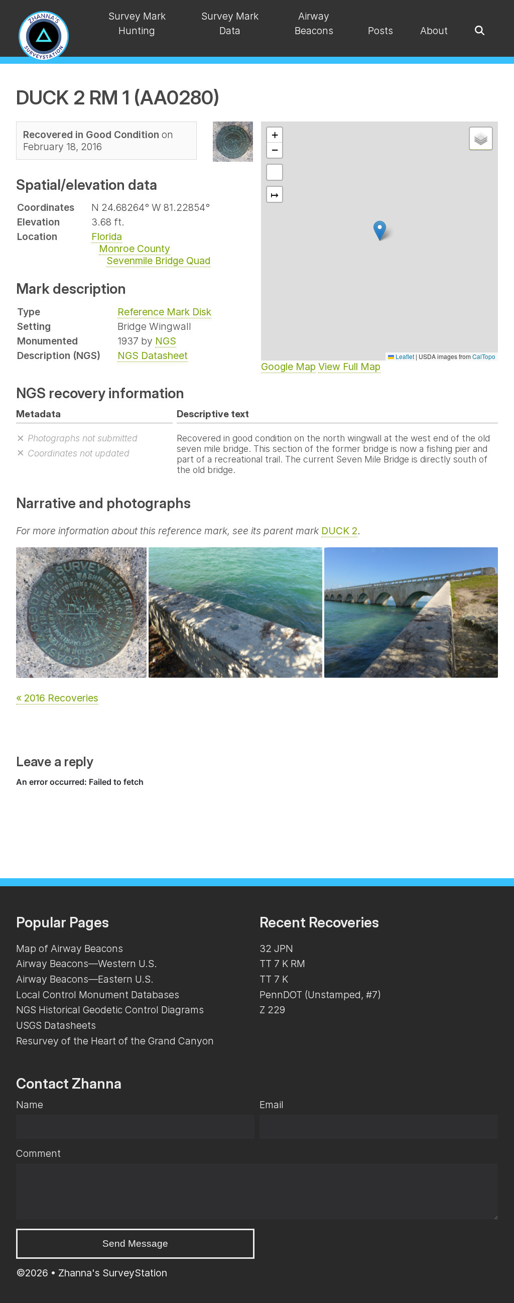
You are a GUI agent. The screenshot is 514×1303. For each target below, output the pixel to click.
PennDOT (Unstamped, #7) (320, 995)
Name (29, 1105)
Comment (38, 1153)
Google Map (288, 367)
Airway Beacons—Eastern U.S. (85, 979)
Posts (380, 31)
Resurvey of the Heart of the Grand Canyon (115, 1041)
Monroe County (134, 249)
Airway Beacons (314, 23)
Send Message (135, 1243)
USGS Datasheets (56, 1025)
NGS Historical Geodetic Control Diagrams (110, 1010)
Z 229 (272, 1010)
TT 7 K (274, 979)
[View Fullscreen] (274, 172)
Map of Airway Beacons (69, 948)
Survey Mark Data (230, 23)
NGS (165, 341)
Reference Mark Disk (164, 312)
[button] (379, 230)
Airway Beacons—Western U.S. (86, 964)
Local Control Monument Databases (97, 995)
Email (272, 1105)
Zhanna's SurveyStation (112, 1273)
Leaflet (404, 356)
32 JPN (276, 948)
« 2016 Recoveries (57, 698)
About (434, 31)
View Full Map (349, 367)
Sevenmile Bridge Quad (158, 261)
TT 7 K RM (282, 964)
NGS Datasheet (152, 355)
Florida (106, 236)
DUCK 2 (339, 531)
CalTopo (483, 356)
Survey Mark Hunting (137, 23)
